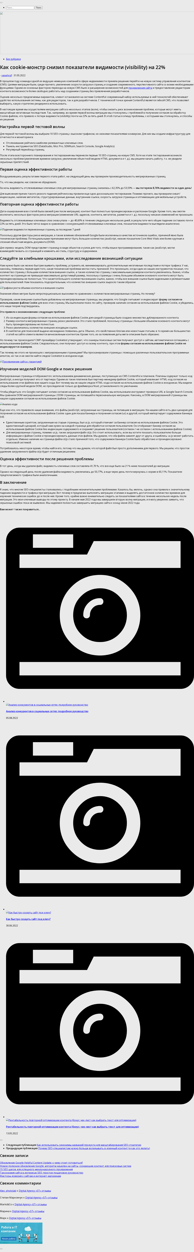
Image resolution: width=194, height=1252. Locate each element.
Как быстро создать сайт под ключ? (28, 919)
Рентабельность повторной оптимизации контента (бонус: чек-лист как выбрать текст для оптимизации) (72, 1126)
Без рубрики (13, 59)
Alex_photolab (8, 1190)
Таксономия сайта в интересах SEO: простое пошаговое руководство (41, 1172)
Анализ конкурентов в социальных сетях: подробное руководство (47, 711)
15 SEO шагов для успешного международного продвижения (36, 1169)
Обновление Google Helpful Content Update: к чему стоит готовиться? (41, 1162)
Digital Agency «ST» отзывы (35, 1190)
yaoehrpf (7, 75)
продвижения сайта (140, 87)
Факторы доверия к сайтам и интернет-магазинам (30, 1176)
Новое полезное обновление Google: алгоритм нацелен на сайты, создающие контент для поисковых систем (65, 1166)
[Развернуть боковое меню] (1, 1140)
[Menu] (1, 2)
